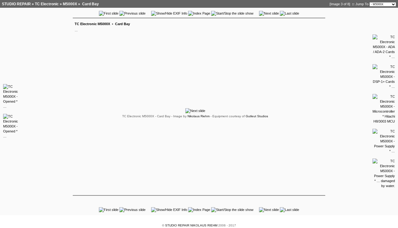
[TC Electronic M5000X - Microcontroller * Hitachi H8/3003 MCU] (384, 121)
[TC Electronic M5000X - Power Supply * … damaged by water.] (384, 186)
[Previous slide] (132, 13)
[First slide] (108, 13)
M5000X (70, 4)
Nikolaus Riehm (198, 116)
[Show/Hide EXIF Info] (169, 13)
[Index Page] (199, 13)
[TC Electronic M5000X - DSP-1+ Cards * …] (384, 86)
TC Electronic (47, 4)
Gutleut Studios (257, 116)
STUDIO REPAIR (16, 4)
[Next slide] (269, 13)
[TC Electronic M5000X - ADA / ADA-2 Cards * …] (384, 57)
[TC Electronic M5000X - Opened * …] (10, 106)
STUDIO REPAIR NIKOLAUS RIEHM (191, 225)
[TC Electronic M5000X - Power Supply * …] (384, 151)
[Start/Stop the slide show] (232, 13)
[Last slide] (289, 13)
